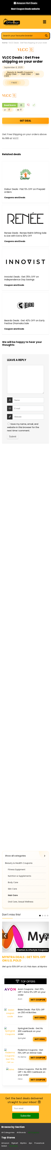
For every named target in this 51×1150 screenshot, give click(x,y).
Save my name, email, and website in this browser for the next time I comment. (23, 427)
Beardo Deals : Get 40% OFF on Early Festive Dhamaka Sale (24, 322)
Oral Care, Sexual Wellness (20, 901)
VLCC (15, 82)
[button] (44, 22)
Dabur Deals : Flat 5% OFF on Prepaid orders (24, 190)
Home (4, 43)
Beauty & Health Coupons (20, 72)
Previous (5, 936)
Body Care (11, 74)
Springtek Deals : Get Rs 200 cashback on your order (30, 1031)
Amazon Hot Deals (26, 3)
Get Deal (25, 120)
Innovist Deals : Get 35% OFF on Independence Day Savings (21, 278)
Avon (20, 999)
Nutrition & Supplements (19, 876)
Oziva (20, 1079)
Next (46, 936)
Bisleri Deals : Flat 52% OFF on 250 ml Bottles (31, 1011)
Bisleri (20, 1016)
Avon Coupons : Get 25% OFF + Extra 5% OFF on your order (31, 992)
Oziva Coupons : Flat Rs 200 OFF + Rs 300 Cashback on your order (32, 1072)
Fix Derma (22, 1057)
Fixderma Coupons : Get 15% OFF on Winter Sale (30, 1051)
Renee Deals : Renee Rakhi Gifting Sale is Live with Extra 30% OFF (25, 234)
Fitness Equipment (16, 869)
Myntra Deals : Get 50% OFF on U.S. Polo (24, 959)
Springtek (22, 1038)
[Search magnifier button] (46, 35)
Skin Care (12, 889)
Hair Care (26, 74)
